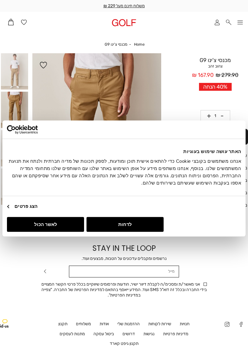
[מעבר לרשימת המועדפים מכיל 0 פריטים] (24, 22)
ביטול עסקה (103, 333)
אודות (104, 323)
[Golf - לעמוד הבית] (124, 22)
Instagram (227, 325)
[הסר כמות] (224, 116)
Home (139, 44)
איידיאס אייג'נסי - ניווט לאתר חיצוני (4, 323)
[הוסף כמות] (207, 116)
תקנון (62, 323)
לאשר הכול (45, 224)
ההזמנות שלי (128, 323)
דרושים (128, 333)
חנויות (185, 323)
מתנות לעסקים (72, 333)
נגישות (149, 333)
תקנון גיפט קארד (124, 343)
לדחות (125, 224)
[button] (228, 22)
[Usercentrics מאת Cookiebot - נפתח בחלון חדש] (33, 129)
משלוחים (83, 323)
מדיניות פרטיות (175, 333)
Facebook (241, 325)
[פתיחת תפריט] (240, 22)
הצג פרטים (26, 206)
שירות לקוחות (159, 323)
